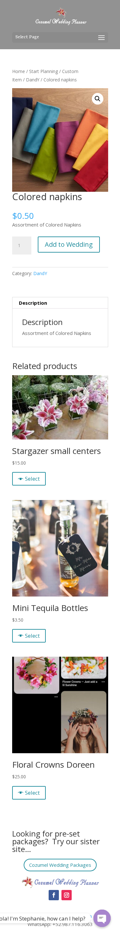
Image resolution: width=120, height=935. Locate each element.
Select (32, 478)
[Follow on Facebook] (54, 895)
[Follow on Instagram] (66, 895)
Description (33, 303)
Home (18, 71)
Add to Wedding (69, 244)
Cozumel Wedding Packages (60, 865)
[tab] (60, 303)
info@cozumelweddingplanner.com (54, 916)
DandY (32, 80)
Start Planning (43, 71)
